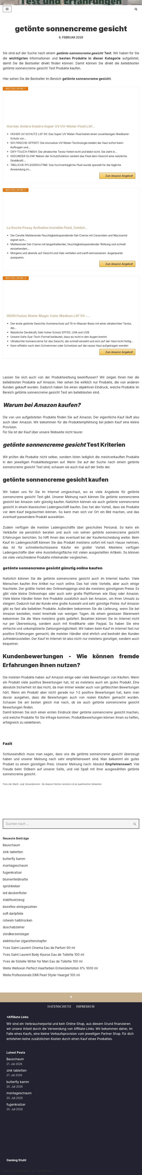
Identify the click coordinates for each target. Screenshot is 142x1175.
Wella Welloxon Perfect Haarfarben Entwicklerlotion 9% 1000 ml (50, 968)
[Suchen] (136, 9)
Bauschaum (11, 845)
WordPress (45, 1171)
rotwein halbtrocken (17, 920)
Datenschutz (59, 1006)
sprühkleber (11, 886)
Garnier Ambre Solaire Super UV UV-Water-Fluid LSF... (51, 126)
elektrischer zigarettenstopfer (25, 941)
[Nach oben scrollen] (71, 997)
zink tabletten (13, 852)
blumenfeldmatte (15, 879)
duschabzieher (14, 927)
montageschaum (15, 865)
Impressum (85, 1006)
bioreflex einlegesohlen (20, 907)
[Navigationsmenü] (7, 9)
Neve (7, 1171)
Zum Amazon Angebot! (119, 175)
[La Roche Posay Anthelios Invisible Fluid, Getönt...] (71, 208)
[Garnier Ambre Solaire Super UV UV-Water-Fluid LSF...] (71, 107)
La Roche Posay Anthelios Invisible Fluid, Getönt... (47, 228)
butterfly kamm (14, 859)
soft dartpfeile (13, 913)
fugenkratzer (12, 872)
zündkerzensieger (16, 934)
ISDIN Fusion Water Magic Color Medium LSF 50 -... (48, 316)
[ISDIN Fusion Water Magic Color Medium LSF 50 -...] (71, 297)
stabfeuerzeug (13, 900)
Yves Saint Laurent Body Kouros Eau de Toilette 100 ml (43, 954)
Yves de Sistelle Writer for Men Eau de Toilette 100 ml (42, 961)
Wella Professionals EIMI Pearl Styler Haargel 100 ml (41, 975)
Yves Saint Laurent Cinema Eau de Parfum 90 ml (39, 948)
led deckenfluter (15, 893)
